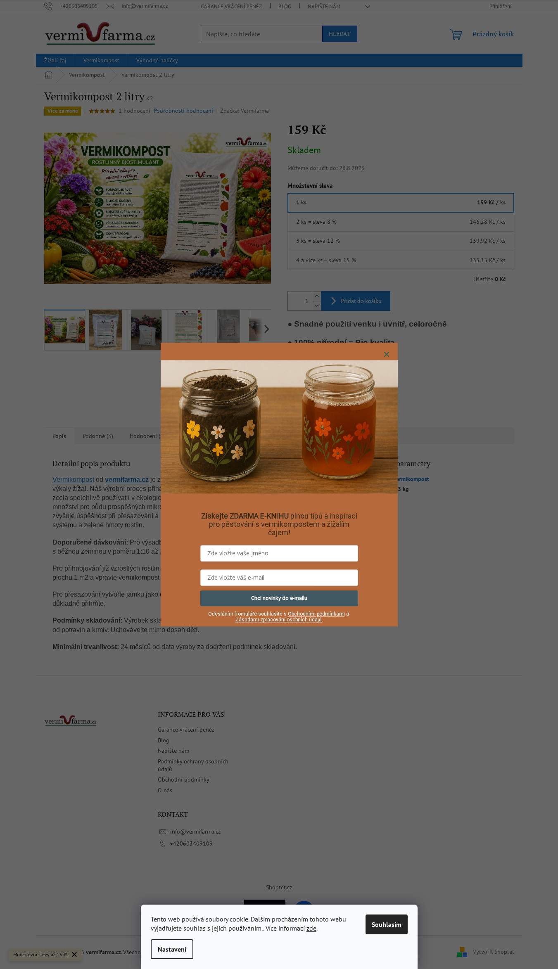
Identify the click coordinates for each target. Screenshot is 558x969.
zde (311, 928)
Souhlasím (386, 924)
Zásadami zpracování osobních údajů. (279, 620)
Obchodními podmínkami (316, 614)
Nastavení (172, 949)
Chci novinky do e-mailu (279, 598)
